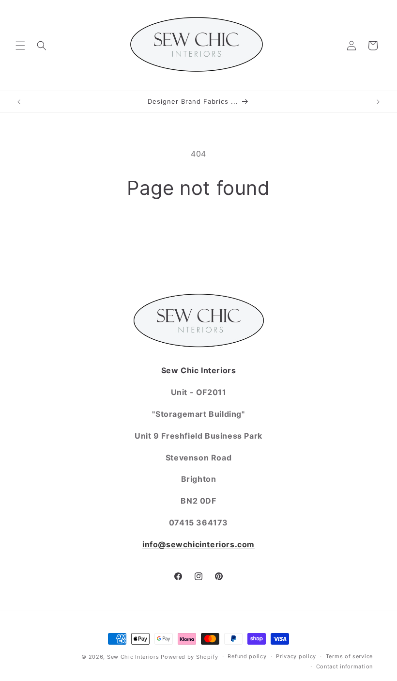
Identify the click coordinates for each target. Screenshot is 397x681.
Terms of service (349, 656)
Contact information (344, 666)
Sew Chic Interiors (133, 656)
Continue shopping (198, 231)
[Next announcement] (378, 101)
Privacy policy (296, 656)
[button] (20, 45)
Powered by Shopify (189, 656)
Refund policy (247, 656)
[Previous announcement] (19, 101)
